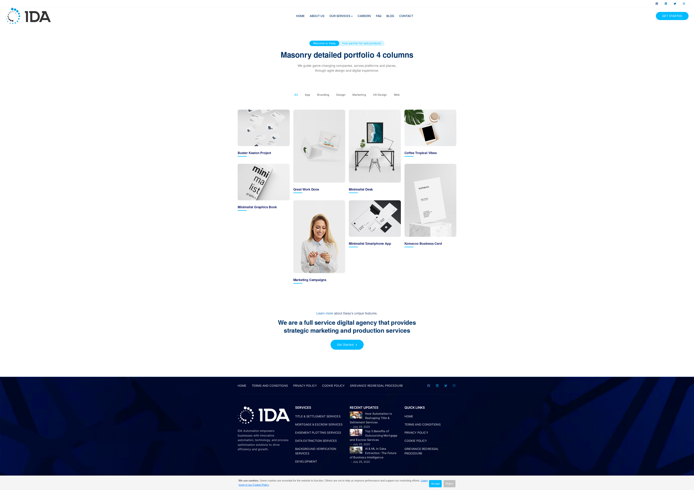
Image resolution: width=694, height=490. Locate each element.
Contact (406, 16)
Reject (449, 483)
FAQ (378, 16)
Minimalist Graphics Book (257, 207)
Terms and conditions (270, 385)
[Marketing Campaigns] (319, 236)
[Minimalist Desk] (375, 146)
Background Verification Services (315, 451)
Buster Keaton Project (254, 153)
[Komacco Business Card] (430, 200)
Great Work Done (306, 189)
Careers (364, 16)
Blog (390, 16)
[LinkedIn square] (665, 3)
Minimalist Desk (361, 189)
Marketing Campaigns (310, 280)
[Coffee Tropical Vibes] (430, 128)
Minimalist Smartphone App (370, 243)
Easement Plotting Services (318, 432)
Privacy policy (305, 385)
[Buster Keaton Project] (264, 128)
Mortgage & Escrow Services (319, 424)
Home (300, 16)
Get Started (672, 16)
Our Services (339, 16)
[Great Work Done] (319, 146)
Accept (435, 483)
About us (317, 16)
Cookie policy (333, 385)
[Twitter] (675, 3)
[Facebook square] (656, 3)
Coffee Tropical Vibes (420, 153)
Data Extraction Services (316, 440)
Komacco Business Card (423, 243)
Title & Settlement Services (317, 416)
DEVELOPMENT (306, 461)
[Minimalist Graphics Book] (264, 182)
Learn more (324, 313)
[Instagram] (684, 3)
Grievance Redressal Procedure (376, 385)
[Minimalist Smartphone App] (375, 218)
